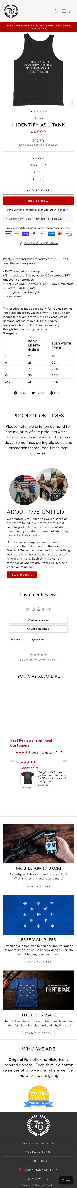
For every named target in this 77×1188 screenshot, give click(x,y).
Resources (38, 1160)
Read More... (22, 574)
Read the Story (38, 1033)
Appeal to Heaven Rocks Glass (16, 786)
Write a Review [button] (40, 620)
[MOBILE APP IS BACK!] (38, 843)
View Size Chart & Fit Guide (41, 243)
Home (38, 118)
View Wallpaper (38, 961)
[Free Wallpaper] (38, 915)
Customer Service (37, 1143)
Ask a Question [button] (40, 628)
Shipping (24, 144)
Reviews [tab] (15, 639)
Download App (38, 886)
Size (37, 172)
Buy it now (38, 201)
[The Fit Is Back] (38, 990)
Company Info (38, 1152)
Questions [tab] (38, 639)
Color (38, 157)
